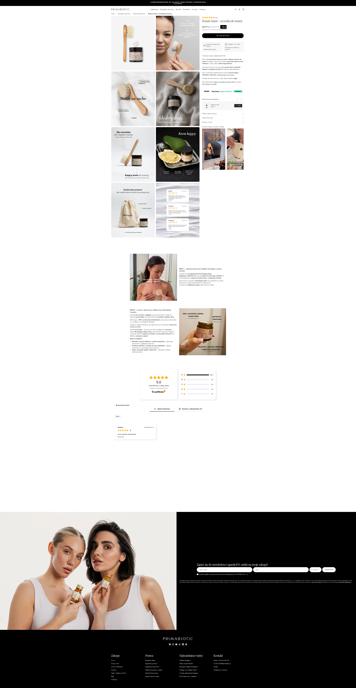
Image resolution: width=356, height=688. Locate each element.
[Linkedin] (183, 644)
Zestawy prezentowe (139, 14)
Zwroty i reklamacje (116, 667)
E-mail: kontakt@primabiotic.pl (222, 663)
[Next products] (242, 99)
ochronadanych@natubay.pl (345, 582)
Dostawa (113, 670)
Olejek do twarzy (215, 105)
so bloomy (114, 679)
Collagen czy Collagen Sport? (188, 670)
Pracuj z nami (115, 663)
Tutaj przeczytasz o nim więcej (225, 75)
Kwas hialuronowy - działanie (187, 676)
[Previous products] (237, 99)
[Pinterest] (186, 644)
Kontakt (216, 667)
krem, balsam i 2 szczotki (209, 84)
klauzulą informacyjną (317, 582)
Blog (112, 676)
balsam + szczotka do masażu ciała (224, 82)
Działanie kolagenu (185, 660)
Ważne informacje (207, 118)
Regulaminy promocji (151, 663)
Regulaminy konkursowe (152, 667)
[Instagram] (173, 644)
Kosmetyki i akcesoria (124, 14)
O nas (113, 660)
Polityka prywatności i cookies (153, 670)
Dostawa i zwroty (207, 122)
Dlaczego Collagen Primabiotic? (188, 667)
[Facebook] (170, 644)
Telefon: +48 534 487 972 (221, 660)
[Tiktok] (180, 644)
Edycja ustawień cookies (152, 676)
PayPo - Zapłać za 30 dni (118, 673)
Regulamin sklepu (150, 660)
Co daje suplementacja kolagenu (188, 673)
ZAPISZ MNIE (329, 570)
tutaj (235, 78)
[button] (223, 91)
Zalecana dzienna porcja (209, 114)
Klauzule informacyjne (151, 673)
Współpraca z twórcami (220, 670)
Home (113, 14)
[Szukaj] (235, 9)
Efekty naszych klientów (186, 663)
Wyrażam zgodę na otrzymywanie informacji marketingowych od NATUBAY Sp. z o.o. (223, 574)
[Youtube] (176, 644)
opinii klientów (158, 386)
